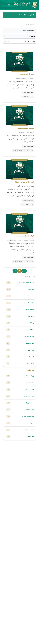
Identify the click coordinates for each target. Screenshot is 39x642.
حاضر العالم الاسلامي (28, 303)
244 (8, 396)
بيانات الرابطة (30, 363)
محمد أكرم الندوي (29, 389)
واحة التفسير (30, 323)
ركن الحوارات (30, 350)
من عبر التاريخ (30, 309)
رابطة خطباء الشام (29, 376)
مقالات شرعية (30, 330)
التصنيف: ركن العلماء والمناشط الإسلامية (23, 151)
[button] (24, 270)
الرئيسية (29, 15)
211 (8, 343)
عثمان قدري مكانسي (28, 396)
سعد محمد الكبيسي (29, 430)
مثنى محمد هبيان (29, 383)
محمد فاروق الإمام (29, 403)
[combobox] (34, 41)
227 (8, 336)
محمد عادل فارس (29, 410)
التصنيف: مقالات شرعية (27, 97)
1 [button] (19, 271)
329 (8, 383)
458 (8, 323)
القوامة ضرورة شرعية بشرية (25, 236)
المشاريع (31, 357)
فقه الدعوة (31, 296)
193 (8, 416)
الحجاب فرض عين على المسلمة (24, 182)
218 (8, 410)
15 (8, 357)
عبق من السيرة (30, 343)
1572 (8, 303)
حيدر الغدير (31, 423)
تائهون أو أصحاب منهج (27, 74)
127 (8, 350)
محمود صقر (31, 436)
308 (8, 330)
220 (8, 403)
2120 (8, 296)
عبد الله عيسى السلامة (28, 416)
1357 (8, 309)
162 (8, 423)
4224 (8, 289)
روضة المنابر (30, 316)
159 (8, 430)
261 (8, 389)
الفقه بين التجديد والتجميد (26, 128)
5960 (8, 283)
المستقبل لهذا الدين (29, 336)
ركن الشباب (31, 289)
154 (8, 436)
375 (8, 376)
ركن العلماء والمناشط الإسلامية (26, 283)
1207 (8, 316)
